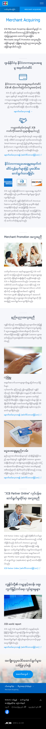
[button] (42, 3)
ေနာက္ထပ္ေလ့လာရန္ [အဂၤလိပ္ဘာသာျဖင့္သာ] (21, 155)
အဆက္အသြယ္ (22, 674)
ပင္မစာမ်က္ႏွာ (9, 686)
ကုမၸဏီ (7, 707)
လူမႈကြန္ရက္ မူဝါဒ (33, 707)
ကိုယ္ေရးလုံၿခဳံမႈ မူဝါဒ (17, 707)
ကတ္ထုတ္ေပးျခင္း (9, 10)
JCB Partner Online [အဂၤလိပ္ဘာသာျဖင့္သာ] (21, 568)
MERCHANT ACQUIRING (33, 10)
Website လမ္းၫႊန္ (11, 700)
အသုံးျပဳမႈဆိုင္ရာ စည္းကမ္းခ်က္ (15, 703)
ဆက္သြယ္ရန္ (24, 700)
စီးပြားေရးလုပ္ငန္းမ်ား (25, 686)
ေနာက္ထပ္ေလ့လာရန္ (22, 111)
